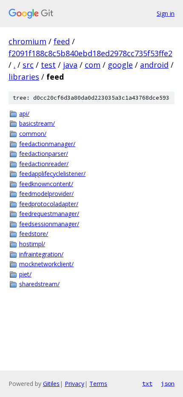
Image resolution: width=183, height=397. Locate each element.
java (70, 65)
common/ (32, 133)
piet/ (25, 274)
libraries (24, 77)
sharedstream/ (39, 284)
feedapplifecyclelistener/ (52, 174)
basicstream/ (37, 123)
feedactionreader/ (44, 164)
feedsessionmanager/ (49, 224)
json (167, 383)
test (48, 65)
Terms (98, 384)
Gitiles (51, 384)
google (120, 65)
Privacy (74, 384)
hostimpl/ (32, 244)
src (28, 65)
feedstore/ (33, 234)
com (92, 65)
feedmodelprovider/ (46, 194)
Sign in (165, 13)
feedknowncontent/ (46, 184)
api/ (24, 113)
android (154, 65)
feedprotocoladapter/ (48, 204)
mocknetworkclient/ (46, 264)
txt (147, 383)
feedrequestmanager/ (49, 214)
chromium (27, 41)
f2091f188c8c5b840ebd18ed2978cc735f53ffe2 (90, 53)
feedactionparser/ (43, 154)
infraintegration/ (41, 254)
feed (62, 41)
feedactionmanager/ (47, 144)
